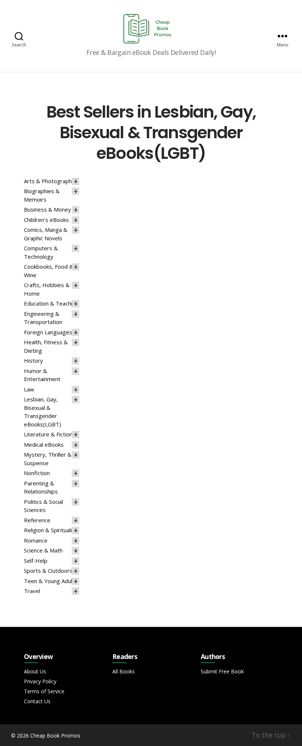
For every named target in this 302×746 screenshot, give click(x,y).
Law (29, 389)
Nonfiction (37, 473)
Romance (36, 540)
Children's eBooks (46, 219)
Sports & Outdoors (48, 570)
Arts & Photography (49, 181)
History (33, 360)
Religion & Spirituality (50, 530)
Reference (37, 520)
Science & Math (43, 550)
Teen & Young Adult (49, 581)
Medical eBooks (44, 444)
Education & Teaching (51, 303)
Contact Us (37, 701)
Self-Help (36, 560)
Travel (32, 591)
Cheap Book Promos (55, 735)
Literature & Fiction (48, 434)
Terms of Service (44, 691)
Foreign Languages (48, 332)
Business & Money (47, 209)
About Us (35, 671)
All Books (123, 671)
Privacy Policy (40, 681)
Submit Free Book (222, 671)
